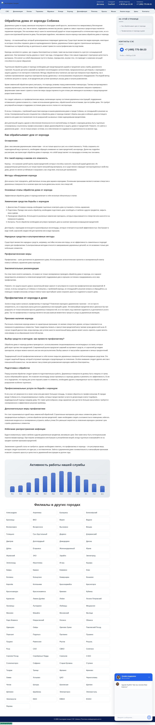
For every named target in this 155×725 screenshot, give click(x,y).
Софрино (36, 663)
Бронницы (10, 520)
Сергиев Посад (12, 656)
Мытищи (89, 613)
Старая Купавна (66, 663)
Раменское (37, 642)
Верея (62, 520)
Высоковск (64, 527)
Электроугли (11, 699)
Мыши (113, 11)
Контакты (145, 11)
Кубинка (89, 591)
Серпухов (63, 656)
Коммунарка (64, 577)
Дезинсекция (18, 11)
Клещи (60, 11)
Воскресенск (38, 527)
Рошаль (89, 642)
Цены (136, 11)
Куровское (10, 599)
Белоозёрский (91, 513)
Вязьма (89, 527)
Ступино (89, 663)
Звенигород (90, 556)
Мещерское (90, 606)
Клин (88, 570)
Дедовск (63, 534)
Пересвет (10, 634)
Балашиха (64, 513)
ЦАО (61, 677)
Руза (8, 649)
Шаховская (64, 685)
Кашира (89, 563)
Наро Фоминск (12, 620)
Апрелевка (37, 513)
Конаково (90, 577)
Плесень (94, 11)
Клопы (29, 11)
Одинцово (10, 627)
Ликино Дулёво (39, 599)
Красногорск (91, 584)
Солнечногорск (12, 663)
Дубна (8, 548)
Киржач (36, 570)
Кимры (9, 570)
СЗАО (88, 656)
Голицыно (10, 534)
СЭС (7, 11)
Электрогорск (65, 692)
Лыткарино (37, 606)
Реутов (62, 642)
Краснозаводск (12, 591)
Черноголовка (91, 677)
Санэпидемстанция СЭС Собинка (69, 719)
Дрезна (89, 541)
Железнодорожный (67, 548)
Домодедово (64, 541)
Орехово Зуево (66, 627)
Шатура (36, 685)
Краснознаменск (39, 591)
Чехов (8, 685)
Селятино (90, 649)
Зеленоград (11, 563)
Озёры (35, 627)
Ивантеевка (37, 563)
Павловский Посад (93, 627)
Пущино (9, 642)
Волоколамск (11, 527)
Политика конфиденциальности (91, 719)
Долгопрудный (38, 541)
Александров (11, 513)
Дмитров (9, 541)
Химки (8, 677)
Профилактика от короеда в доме (133, 31)
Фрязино (63, 670)
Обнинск (89, 620)
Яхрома (9, 706)
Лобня (62, 599)
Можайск (36, 613)
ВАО (34, 520)
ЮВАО (62, 699)
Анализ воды (125, 11)
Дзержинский (91, 534)
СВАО (62, 649)
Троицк (35, 670)
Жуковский (10, 556)
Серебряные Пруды (41, 656)
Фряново (89, 670)
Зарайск (63, 556)
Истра (62, 563)
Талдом (9, 670)
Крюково (63, 591)
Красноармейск (66, 584)
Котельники (37, 584)
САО (35, 649)
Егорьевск (37, 548)
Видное (89, 520)
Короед (70, 11)
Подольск (36, 634)
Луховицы (10, 606)
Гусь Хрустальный (40, 534)
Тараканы (39, 11)
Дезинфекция (82, 11)
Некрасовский (38, 620)
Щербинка (37, 692)
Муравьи (50, 11)
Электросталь (91, 692)
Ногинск (63, 620)
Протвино (63, 634)
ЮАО (35, 699)
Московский (64, 613)
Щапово (89, 685)
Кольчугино (37, 577)
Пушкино (89, 634)
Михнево (9, 613)
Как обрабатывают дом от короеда (133, 26)
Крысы (104, 11)
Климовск (63, 570)
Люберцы (63, 606)
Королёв (9, 584)
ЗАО (34, 556)
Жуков (88, 548)
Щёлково (9, 692)
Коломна (9, 577)
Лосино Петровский (94, 599)
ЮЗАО (88, 699)
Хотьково (36, 677)
